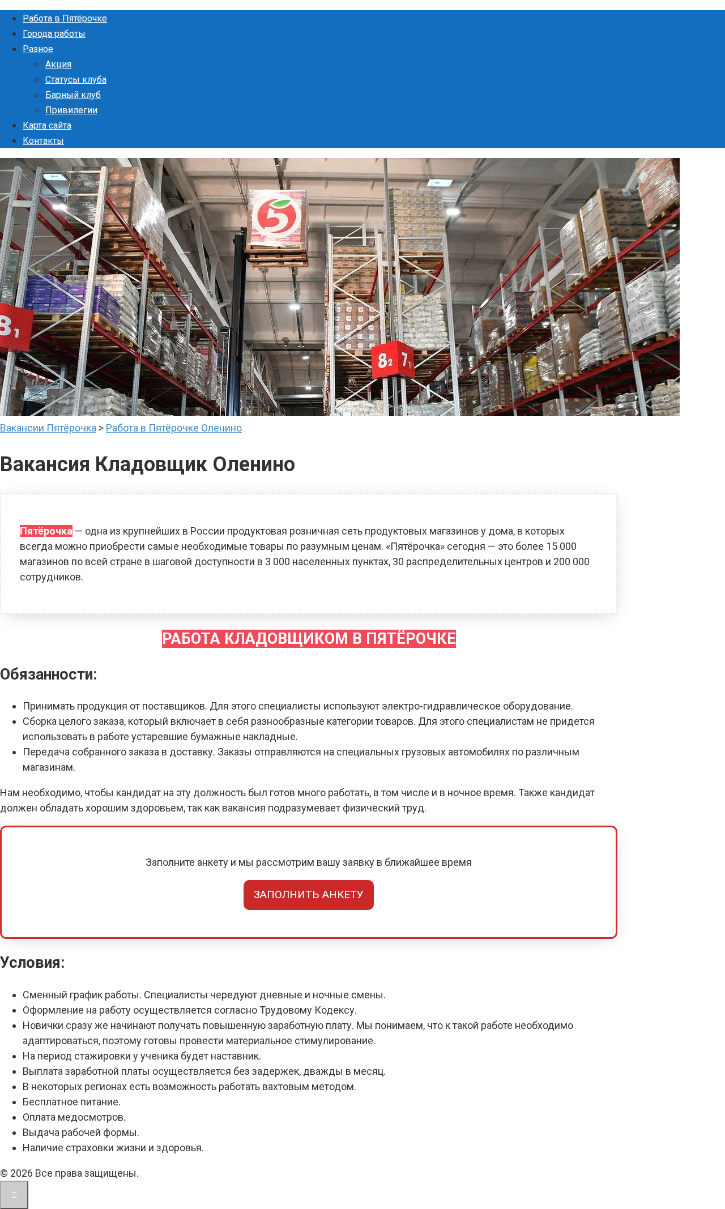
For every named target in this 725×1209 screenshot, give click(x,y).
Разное (38, 49)
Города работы (54, 33)
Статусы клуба (75, 79)
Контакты (43, 140)
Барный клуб (73, 94)
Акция (58, 64)
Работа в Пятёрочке (65, 18)
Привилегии (71, 110)
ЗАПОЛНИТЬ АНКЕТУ (309, 894)
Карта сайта (47, 125)
